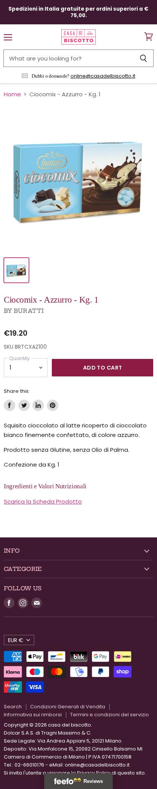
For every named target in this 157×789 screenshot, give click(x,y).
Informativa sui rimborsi (33, 714)
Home (12, 94)
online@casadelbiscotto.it (102, 76)
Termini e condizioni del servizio (109, 714)
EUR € (15, 640)
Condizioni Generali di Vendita (67, 706)
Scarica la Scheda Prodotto (43, 501)
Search (13, 706)
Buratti (29, 310)
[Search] (143, 58)
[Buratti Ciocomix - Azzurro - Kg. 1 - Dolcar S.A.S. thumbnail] (16, 270)
